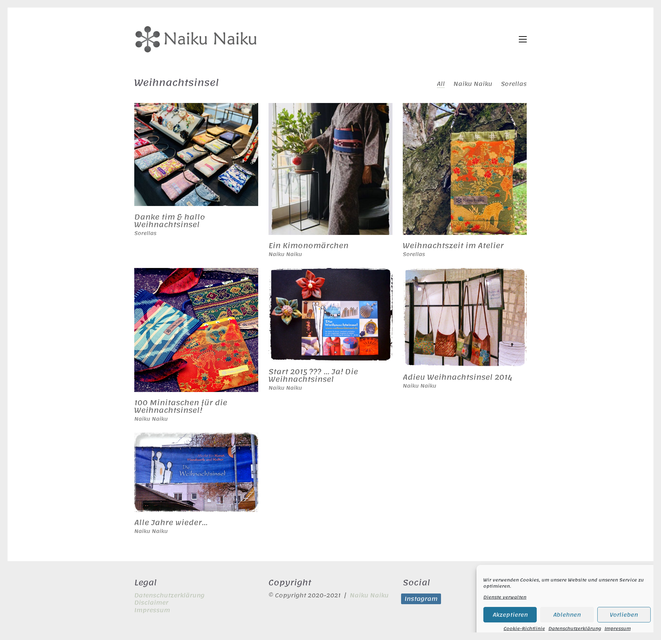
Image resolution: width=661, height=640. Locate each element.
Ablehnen (567, 615)
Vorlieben (624, 615)
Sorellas (514, 83)
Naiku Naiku (472, 83)
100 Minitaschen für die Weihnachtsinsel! (180, 406)
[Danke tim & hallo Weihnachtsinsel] (196, 154)
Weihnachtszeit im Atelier (453, 245)
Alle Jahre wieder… (171, 522)
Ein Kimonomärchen (308, 245)
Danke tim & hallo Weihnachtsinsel (169, 220)
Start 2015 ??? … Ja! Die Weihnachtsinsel (313, 375)
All (441, 83)
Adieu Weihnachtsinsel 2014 (457, 377)
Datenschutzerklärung (574, 628)
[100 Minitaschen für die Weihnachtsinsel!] (196, 330)
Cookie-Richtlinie (524, 628)
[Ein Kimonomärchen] (330, 169)
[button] (523, 39)
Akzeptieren (510, 615)
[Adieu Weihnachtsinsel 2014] (465, 317)
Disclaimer (151, 602)
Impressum (618, 628)
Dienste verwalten (504, 597)
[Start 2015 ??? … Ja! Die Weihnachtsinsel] (330, 314)
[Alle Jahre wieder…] (196, 472)
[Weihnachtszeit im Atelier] (465, 169)
